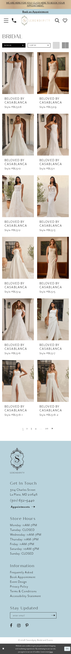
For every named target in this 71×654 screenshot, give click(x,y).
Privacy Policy (19, 586)
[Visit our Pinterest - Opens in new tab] (26, 625)
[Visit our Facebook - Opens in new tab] (11, 625)
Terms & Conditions (23, 591)
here (51, 652)
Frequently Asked (21, 572)
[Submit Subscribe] (53, 615)
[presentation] (18, 73)
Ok (67, 649)
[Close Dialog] (3, 649)
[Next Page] (52, 429)
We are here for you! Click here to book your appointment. (35, 4)
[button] (6, 20)
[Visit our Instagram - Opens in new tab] (19, 625)
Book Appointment (22, 577)
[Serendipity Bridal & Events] (35, 20)
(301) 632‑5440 (22, 500)
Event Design (18, 582)
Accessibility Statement (25, 596)
